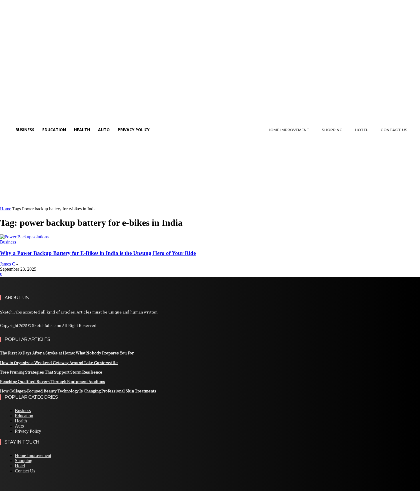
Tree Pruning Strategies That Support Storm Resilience (51, 372)
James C (7, 264)
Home (5, 208)
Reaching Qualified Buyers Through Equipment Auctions (52, 381)
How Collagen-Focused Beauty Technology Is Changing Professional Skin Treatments (78, 391)
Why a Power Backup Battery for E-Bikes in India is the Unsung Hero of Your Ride (98, 253)
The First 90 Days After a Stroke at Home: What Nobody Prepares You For (67, 353)
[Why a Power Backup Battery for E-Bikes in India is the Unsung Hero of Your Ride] (24, 236)
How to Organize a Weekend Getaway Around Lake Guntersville (59, 362)
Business (8, 241)
